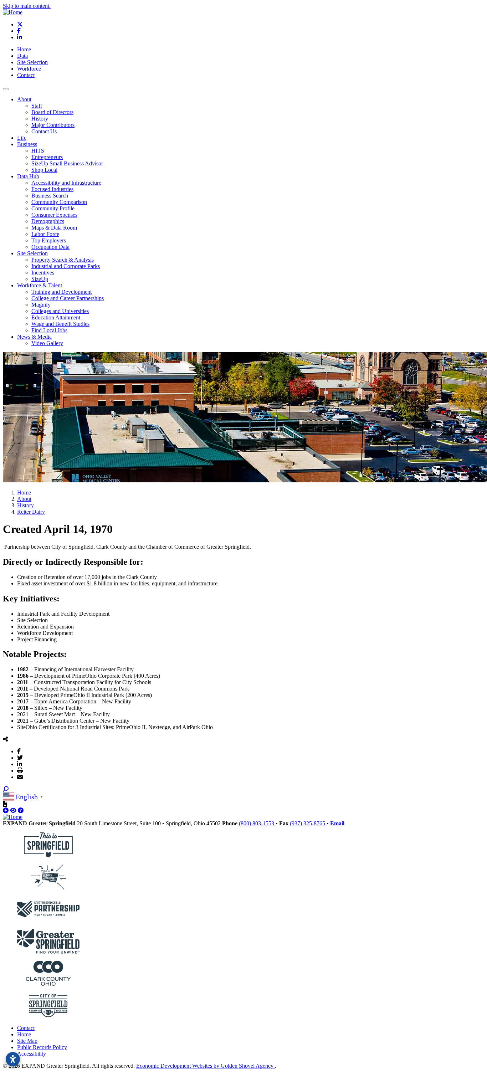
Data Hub (28, 176)
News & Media (34, 337)
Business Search (49, 196)
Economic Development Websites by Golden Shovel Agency (205, 1066)
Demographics (47, 221)
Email (337, 823)
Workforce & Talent (39, 285)
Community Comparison (59, 202)
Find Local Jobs (49, 330)
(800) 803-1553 (257, 823)
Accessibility (31, 1054)
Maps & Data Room (54, 228)
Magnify (41, 305)
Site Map (27, 1041)
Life (21, 138)
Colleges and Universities (60, 311)
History (39, 119)
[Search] (6, 789)
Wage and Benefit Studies (60, 324)
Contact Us (44, 131)
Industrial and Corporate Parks (65, 266)
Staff (36, 106)
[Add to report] (6, 810)
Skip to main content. (27, 6)
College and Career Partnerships (67, 298)
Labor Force (45, 234)
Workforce (29, 69)
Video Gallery (47, 343)
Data (22, 56)
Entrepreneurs (47, 157)
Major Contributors (53, 125)
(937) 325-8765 (308, 823)
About (24, 99)
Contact (26, 75)
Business (27, 144)
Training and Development (61, 292)
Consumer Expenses (54, 215)
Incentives (42, 273)
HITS (37, 151)
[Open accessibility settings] (13, 1059)
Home (24, 49)
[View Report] (14, 810)
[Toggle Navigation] (6, 89)
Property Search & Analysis (62, 260)
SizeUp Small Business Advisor (67, 163)
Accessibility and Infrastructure (66, 183)
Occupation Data (50, 247)
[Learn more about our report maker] (21, 810)
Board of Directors (52, 112)
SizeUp (39, 279)
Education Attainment (55, 317)
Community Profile (53, 208)
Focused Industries (52, 189)
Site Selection (32, 62)
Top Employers (48, 240)
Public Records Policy (42, 1047)
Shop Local (44, 170)
